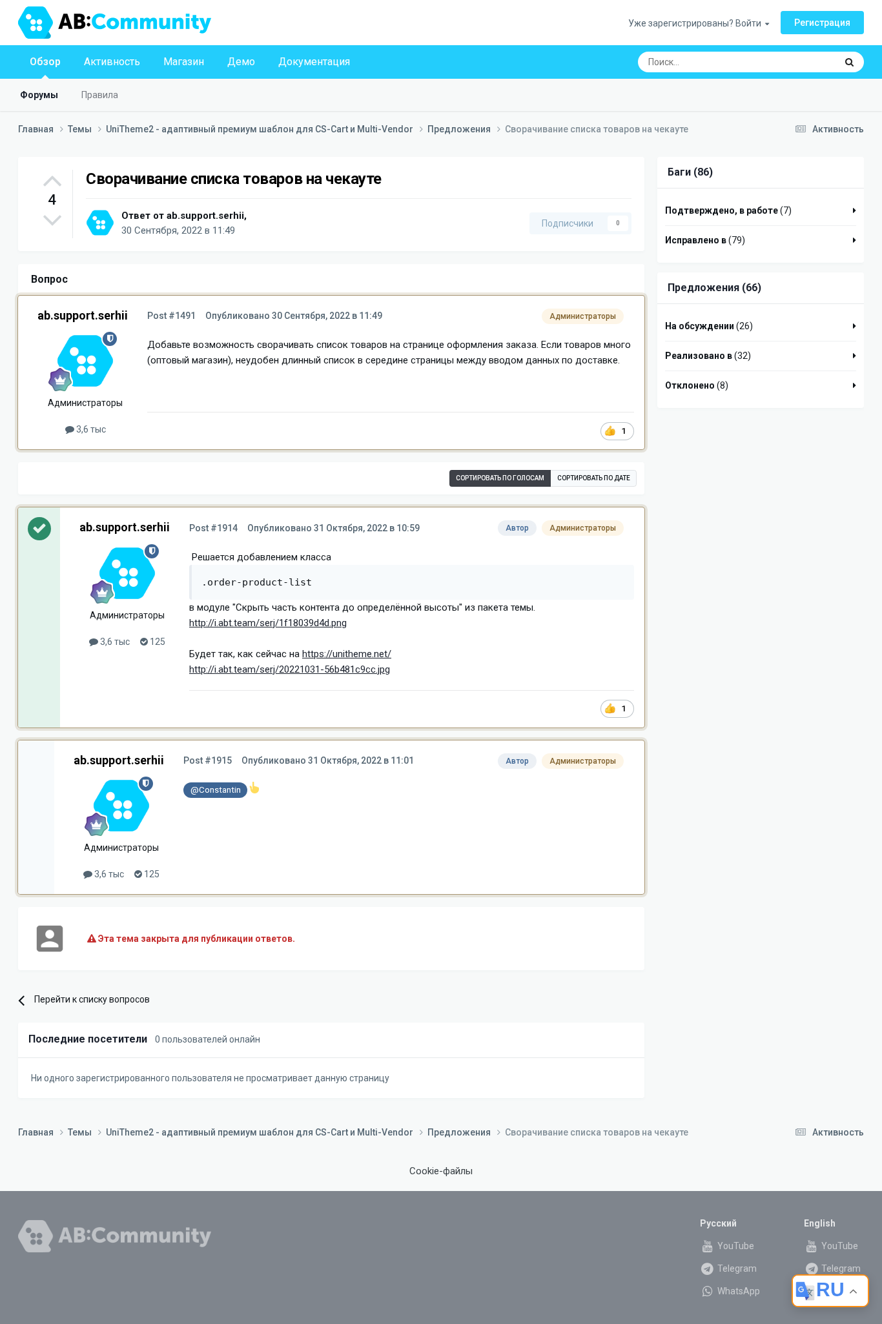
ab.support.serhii (205, 215)
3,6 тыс (90, 429)
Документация (314, 62)
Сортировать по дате (593, 478)
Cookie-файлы (441, 1171)
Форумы (39, 95)
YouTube (734, 1246)
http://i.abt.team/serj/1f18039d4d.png (268, 623)
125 (156, 642)
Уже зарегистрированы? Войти (696, 23)
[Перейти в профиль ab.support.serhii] (100, 223)
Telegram (736, 1268)
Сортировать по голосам (500, 478)
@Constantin (215, 789)
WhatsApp (737, 1291)
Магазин (183, 62)
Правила (99, 95)
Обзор (45, 62)
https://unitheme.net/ (346, 654)
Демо (241, 62)
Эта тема (800, 61)
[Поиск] (849, 62)
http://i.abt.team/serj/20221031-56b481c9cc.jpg (289, 669)
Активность (112, 62)
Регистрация (822, 22)
